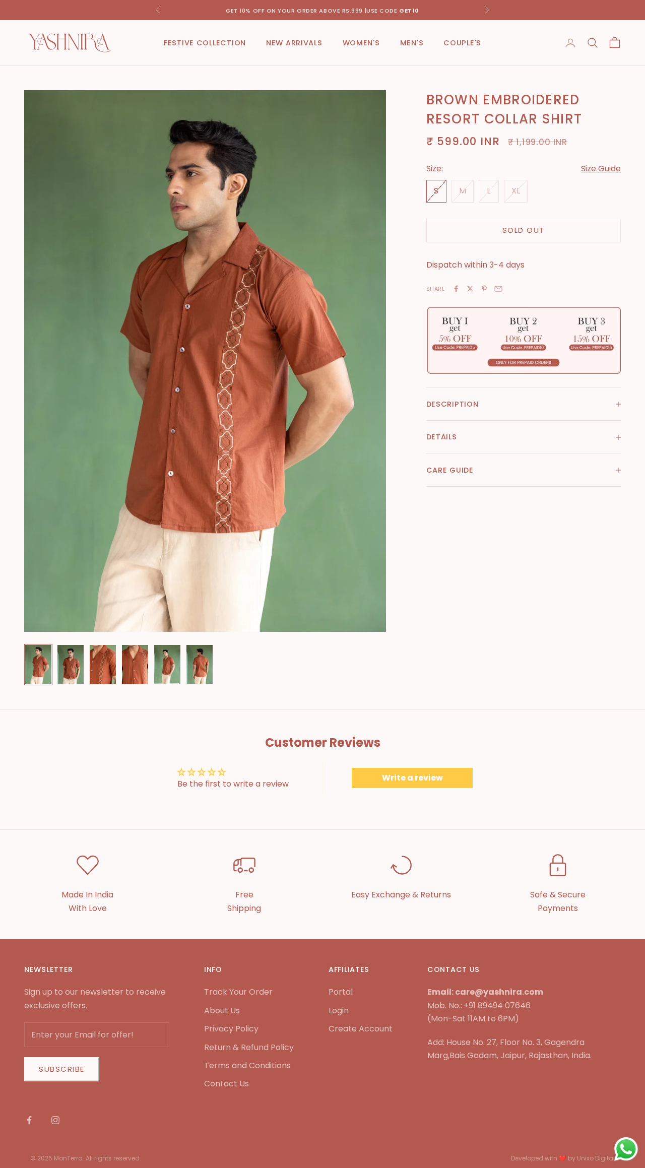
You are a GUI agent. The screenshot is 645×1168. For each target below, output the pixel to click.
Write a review (412, 778)
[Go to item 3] (103, 664)
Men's (412, 43)
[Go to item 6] (199, 664)
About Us (222, 1010)
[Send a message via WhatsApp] (626, 1149)
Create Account (361, 1028)
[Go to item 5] (167, 664)
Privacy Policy (231, 1028)
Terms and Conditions (247, 1065)
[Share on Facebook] (456, 289)
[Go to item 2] (70, 664)
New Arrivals (294, 43)
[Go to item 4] (135, 664)
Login (339, 1010)
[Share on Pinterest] (484, 289)
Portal (341, 992)
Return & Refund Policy (249, 1047)
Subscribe (62, 1069)
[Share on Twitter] (470, 289)
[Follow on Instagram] (55, 1120)
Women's (361, 43)
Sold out (523, 230)
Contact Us (226, 1083)
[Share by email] (498, 289)
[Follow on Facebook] (29, 1120)
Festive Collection (205, 43)
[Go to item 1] (38, 664)
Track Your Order (238, 992)
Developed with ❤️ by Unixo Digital (563, 1158)
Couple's (462, 43)
